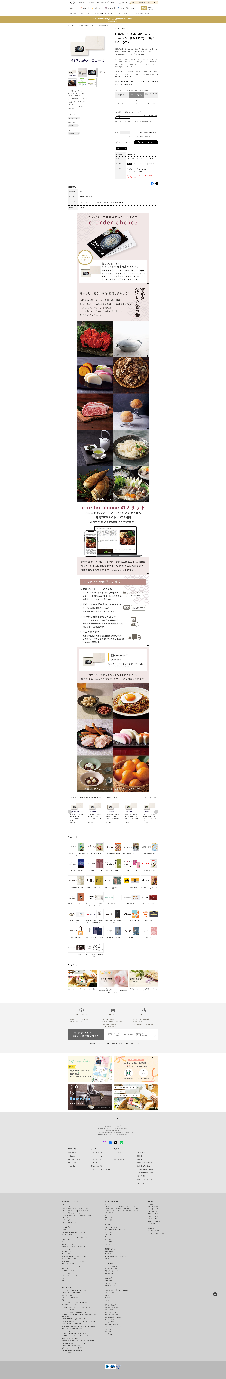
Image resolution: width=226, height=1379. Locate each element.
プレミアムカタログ (67, 1215)
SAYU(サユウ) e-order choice (70, 1297)
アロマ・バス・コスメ (111, 1227)
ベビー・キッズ (109, 1234)
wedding (85, 8)
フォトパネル (108, 1241)
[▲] (132, 131)
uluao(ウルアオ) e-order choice (70, 1338)
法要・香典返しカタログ (80, 1215)
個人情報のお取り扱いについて (145, 1166)
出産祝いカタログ (80, 1213)
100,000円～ (151, 1223)
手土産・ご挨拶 (109, 1319)
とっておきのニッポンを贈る (70, 1258)
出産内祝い (98, 8)
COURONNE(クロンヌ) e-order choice (72, 1331)
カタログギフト (66, 1206)
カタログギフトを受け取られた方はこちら (143, 2)
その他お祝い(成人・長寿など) (113, 1317)
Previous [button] (70, 812)
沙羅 (63, 1280)
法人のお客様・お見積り (128, 8)
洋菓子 (107, 1208)
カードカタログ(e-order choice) (82, 25)
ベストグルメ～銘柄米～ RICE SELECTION (74, 1309)
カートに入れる (147, 142)
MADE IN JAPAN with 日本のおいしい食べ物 (74, 1256)
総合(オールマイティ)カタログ (80, 1208)
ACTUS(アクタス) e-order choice (71, 1352)
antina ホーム (71, 25)
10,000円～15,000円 (154, 1214)
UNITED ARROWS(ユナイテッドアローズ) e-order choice (78, 1319)
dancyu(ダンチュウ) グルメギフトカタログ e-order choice (78, 1340)
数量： (117, 132)
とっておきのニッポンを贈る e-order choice (74, 1290)
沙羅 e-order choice (67, 1300)
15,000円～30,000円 (154, 1216)
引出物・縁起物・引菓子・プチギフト (115, 1256)
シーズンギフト (109, 1334)
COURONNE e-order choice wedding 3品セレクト (76, 1335)
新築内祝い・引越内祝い (112, 1307)
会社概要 (139, 1159)
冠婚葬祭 (107, 1244)
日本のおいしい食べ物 (68, 1263)
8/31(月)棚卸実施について (113, 21)
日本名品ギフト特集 (74, 133)
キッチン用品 (108, 1220)
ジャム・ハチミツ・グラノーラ (130, 1208)
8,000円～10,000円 (153, 1211)
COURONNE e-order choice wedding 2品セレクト (76, 1333)
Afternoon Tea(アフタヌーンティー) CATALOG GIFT (76, 1307)
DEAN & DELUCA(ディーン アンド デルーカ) (74, 1237)
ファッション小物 (110, 1232)
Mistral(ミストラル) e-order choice (71, 1304)
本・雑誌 (107, 1224)
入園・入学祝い (109, 1310)
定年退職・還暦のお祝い (112, 1314)
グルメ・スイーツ (110, 1204)
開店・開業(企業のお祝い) (112, 1324)
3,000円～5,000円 (153, 1206)
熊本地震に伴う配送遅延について (113, 20)
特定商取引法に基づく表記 (144, 1162)
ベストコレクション (67, 1249)
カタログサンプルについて (98, 1159)
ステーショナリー (110, 1239)
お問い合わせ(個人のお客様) (145, 1169)
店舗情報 (139, 1156)
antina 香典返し (109, 1280)
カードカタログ (66, 1217)
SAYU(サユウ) (65, 1283)
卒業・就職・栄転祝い (111, 1312)
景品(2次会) (108, 1331)
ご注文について (72, 1152)
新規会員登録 (117, 1152)
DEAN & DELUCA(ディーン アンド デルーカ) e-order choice (78, 1321)
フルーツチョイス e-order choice (71, 1292)
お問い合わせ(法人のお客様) (145, 1172)
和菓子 (134, 1206)
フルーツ (128, 1206)
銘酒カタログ (65, 1268)
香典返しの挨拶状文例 (111, 1283)
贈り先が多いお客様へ (97, 1166)
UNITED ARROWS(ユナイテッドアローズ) (73, 1232)
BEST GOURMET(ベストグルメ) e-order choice (75, 1302)
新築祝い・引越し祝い (111, 1305)
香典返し (111, 8)
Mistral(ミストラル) (67, 1251)
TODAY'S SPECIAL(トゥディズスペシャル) (74, 1246)
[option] (77, 811)
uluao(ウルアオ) (66, 1254)
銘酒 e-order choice (67, 1295)
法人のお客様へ (95, 1162)
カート (124, 2)
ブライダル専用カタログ (68, 1213)
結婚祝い (107, 1295)
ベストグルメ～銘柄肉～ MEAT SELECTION (74, 1312)
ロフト (63, 1241)
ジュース (108, 1210)
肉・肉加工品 (109, 1206)
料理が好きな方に (73, 125)
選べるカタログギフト (154, 1230)
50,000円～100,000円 (154, 1221)
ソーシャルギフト (67, 1220)
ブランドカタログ (67, 1208)
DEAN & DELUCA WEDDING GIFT (71, 1323)
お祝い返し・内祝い (74, 118)
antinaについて (141, 1152)
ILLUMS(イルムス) (67, 1239)
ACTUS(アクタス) (67, 1234)
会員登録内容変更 (119, 1159)
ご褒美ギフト (108, 1329)
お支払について (72, 1156)
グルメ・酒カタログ (83, 1211)
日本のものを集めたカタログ (69, 1211)
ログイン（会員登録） (135, 136)
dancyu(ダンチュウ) (67, 1244)
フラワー (107, 1222)
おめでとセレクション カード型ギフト (72, 1348)
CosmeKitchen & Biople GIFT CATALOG (73, 1350)
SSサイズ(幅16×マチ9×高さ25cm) (108, 202)
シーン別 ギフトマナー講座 (156, 1233)
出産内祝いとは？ (110, 1273)
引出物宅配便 (108, 1254)
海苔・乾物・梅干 (130, 1210)
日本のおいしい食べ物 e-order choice (100, 25)
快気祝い (107, 1302)
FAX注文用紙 (71, 1166)
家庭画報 (64, 1229)
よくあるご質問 (72, 1162)
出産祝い (107, 1297)
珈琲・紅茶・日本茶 (116, 1208)
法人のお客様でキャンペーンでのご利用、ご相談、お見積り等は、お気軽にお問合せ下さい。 (114, 1043)
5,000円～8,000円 (153, 1209)
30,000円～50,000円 (154, 1218)
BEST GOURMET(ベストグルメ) (71, 1266)
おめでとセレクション (68, 1273)
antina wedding (109, 1251)
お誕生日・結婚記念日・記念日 (113, 1326)
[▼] (132, 133)
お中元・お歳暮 (109, 1322)
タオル (107, 1237)
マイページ (113, 2)
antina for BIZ (141, 1183)
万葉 (63, 1278)
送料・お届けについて (74, 1159)
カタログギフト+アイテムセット (71, 1222)
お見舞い (107, 1300)
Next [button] (156, 812)
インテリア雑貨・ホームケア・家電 (115, 1229)
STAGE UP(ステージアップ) (69, 1275)
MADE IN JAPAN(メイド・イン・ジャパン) (73, 1261)
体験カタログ (91, 1215)
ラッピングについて (96, 1152)
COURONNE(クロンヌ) (68, 1271)
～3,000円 (151, 1204)
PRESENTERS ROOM (143, 1187)
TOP (63, 1204)
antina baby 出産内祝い (111, 1266)
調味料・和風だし (116, 1210)
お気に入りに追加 (124, 142)
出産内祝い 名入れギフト (112, 1271)
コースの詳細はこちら (150, 797)
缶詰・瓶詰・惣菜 (110, 1212)
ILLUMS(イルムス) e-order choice (71, 1345)
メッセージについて (96, 1156)
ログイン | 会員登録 (101, 2)
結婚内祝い (108, 1258)
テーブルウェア (109, 1217)
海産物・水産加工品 (119, 1206)
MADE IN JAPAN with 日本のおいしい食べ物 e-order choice (78, 1326)
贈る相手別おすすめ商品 (112, 1268)
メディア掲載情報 (142, 1176)
